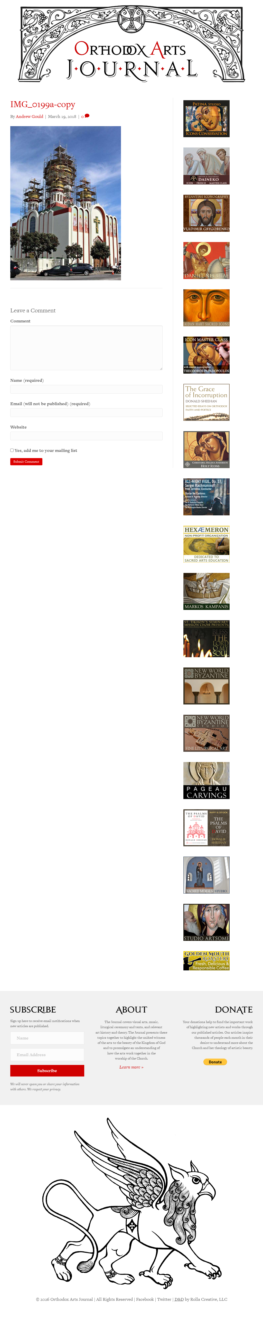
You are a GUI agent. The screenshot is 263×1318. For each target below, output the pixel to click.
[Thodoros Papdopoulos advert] (206, 354)
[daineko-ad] (206, 165)
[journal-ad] (206, 780)
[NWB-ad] (206, 685)
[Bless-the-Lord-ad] (206, 638)
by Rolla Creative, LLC (201, 1299)
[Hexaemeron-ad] (206, 544)
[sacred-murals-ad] (206, 874)
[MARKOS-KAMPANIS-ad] (206, 591)
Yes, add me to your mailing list (45, 450)
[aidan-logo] (206, 307)
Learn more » (131, 1067)
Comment (20, 321)
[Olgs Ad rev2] (206, 118)
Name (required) (27, 380)
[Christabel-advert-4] (206, 449)
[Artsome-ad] (206, 922)
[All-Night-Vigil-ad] (206, 496)
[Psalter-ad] (206, 827)
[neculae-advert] (206, 260)
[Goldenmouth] (206, 960)
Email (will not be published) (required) (50, 404)
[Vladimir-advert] (206, 213)
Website (18, 427)
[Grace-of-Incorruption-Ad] (206, 402)
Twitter (164, 1299)
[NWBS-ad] (206, 733)
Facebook (145, 1299)
